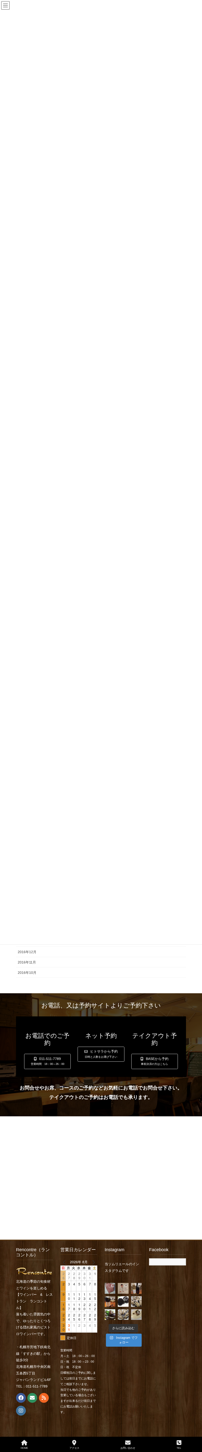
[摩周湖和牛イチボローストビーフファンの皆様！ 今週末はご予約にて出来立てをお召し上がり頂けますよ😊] (110, 1288)
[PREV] (65, 1261)
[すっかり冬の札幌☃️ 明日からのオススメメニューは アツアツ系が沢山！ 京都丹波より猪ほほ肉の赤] (110, 1314)
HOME (24, 1448)
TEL (179, 1448)
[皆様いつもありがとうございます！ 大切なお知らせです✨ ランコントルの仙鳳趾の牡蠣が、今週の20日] (123, 1314)
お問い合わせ (127, 1448)
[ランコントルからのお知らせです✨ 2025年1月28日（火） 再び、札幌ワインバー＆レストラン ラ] (123, 1288)
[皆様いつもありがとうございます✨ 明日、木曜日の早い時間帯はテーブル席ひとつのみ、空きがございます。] (110, 1301)
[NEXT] (92, 1261)
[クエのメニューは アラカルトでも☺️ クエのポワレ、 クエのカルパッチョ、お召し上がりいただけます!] (136, 1314)
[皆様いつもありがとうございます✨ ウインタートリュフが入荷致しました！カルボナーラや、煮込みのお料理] (123, 1301)
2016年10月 (27, 973)
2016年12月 (27, 952)
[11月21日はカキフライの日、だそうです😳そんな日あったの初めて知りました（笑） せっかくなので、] (136, 1301)
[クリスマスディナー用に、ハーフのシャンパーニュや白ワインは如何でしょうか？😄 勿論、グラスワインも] (136, 1288)
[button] (47, 1061)
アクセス (74, 1448)
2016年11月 (27, 962)
